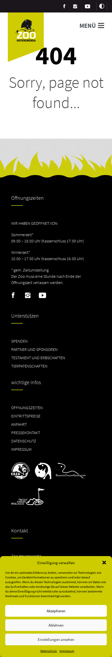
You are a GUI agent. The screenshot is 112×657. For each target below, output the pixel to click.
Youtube (42, 295)
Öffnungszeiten (27, 407)
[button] (104, 562)
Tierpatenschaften (29, 366)
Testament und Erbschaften (38, 357)
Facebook (13, 295)
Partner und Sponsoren (34, 349)
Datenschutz (48, 651)
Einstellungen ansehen (56, 639)
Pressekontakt (25, 432)
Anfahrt (19, 424)
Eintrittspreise (25, 415)
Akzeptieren (56, 610)
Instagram (28, 295)
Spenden (19, 341)
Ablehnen (56, 625)
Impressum (66, 651)
